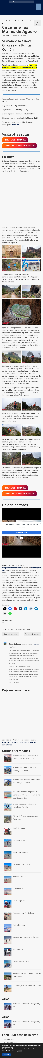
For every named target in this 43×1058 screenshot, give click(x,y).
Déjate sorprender (21, 532)
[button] (21, 524)
